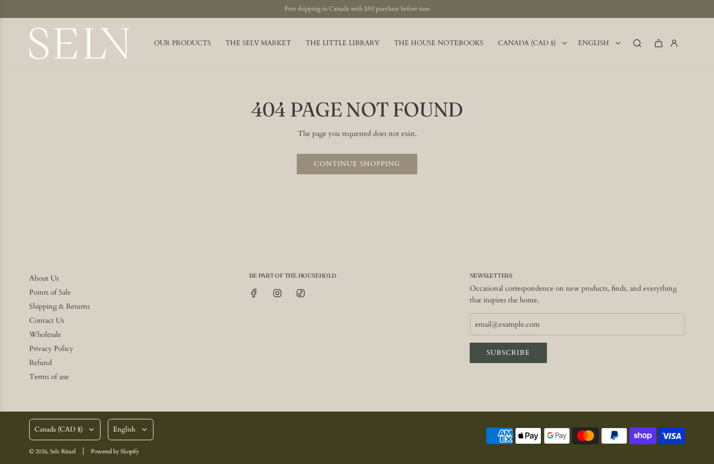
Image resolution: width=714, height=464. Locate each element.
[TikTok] (300, 293)
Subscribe (508, 352)
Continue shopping (357, 163)
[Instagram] (277, 293)
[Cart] (658, 43)
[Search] (637, 43)
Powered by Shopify (115, 451)
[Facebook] (254, 293)
